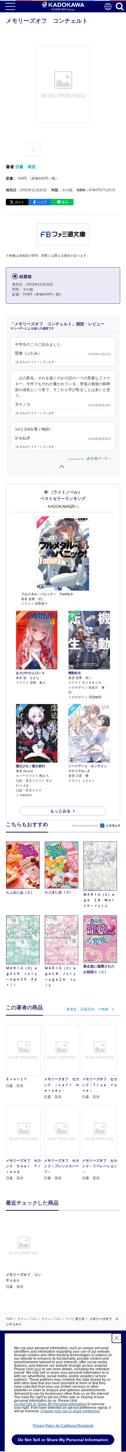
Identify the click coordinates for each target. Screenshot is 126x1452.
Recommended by (85, 825)
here (37, 1369)
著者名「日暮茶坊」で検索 (87, 1009)
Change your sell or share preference (70, 1411)
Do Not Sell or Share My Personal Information (50, 1404)
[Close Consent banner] (116, 1338)
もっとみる (60, 811)
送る (65, 202)
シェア (42, 202)
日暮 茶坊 (25, 166)
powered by (76, 459)
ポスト (19, 202)
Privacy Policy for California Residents (63, 1426)
